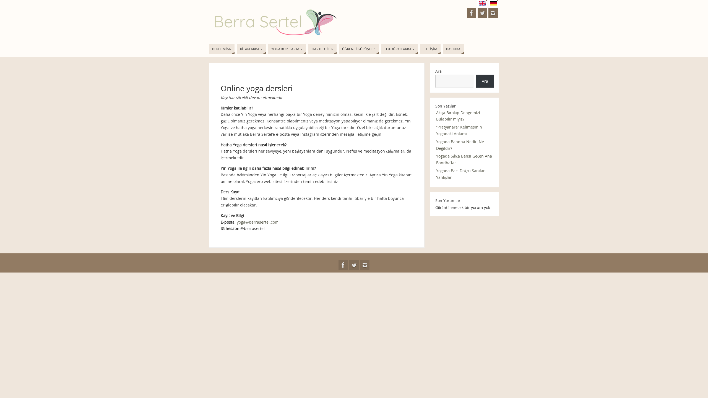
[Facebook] (471, 13)
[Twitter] (482, 13)
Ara (438, 71)
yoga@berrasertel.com (257, 222)
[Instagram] (493, 13)
